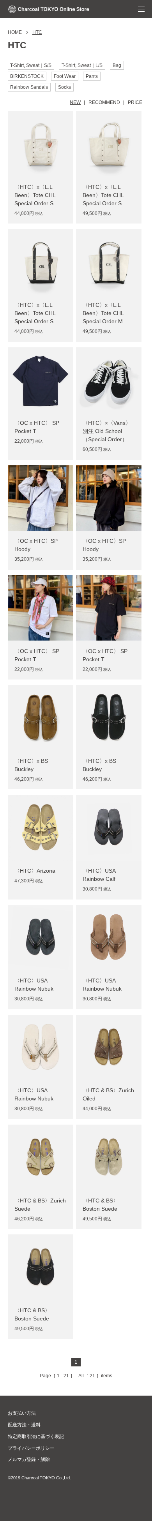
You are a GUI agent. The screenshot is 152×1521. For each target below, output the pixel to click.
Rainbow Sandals (29, 87)
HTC (37, 32)
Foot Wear (65, 76)
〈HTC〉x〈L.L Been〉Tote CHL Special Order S (34, 195)
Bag (117, 65)
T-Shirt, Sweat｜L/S (82, 65)
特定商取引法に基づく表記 (36, 1436)
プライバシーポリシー (31, 1448)
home (15, 32)
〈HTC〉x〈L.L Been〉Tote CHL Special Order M (103, 313)
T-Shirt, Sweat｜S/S (30, 65)
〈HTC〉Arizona (34, 871)
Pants (92, 76)
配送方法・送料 (24, 1425)
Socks (64, 87)
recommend (104, 102)
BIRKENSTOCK (27, 76)
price (135, 102)
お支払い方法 (22, 1413)
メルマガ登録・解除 (29, 1459)
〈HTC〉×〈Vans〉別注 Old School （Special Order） (107, 431)
